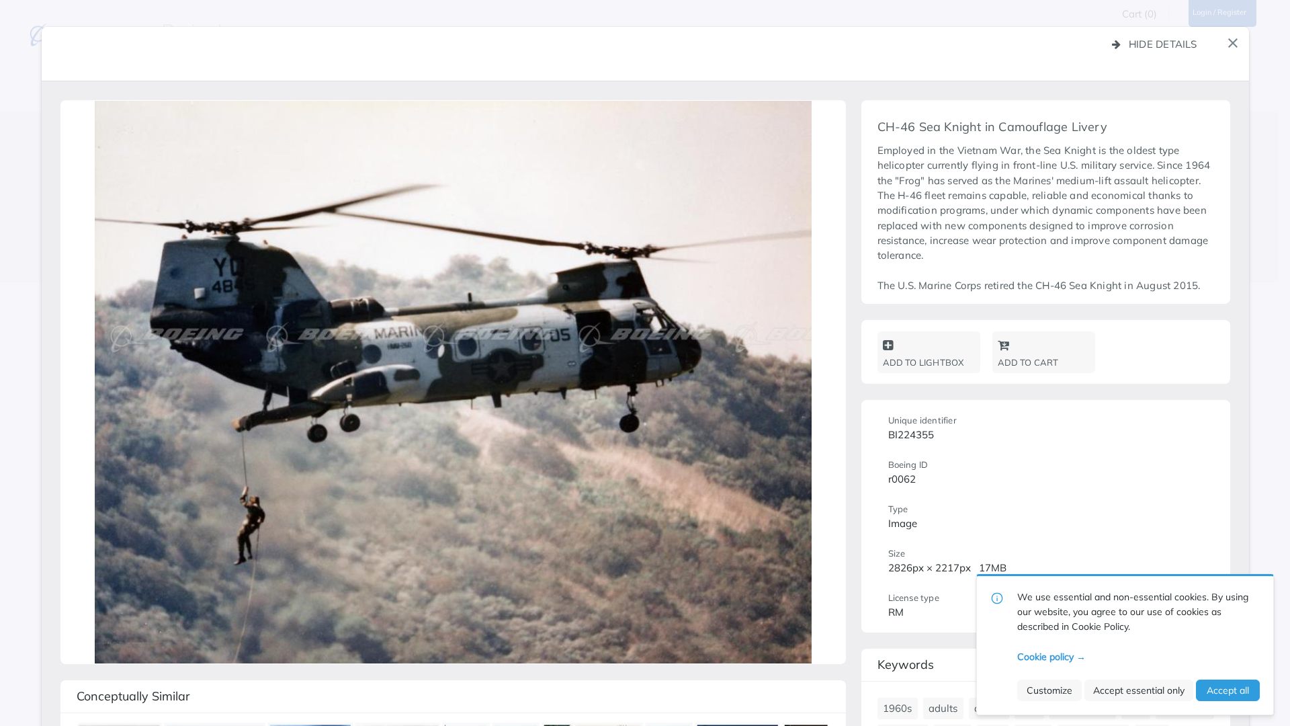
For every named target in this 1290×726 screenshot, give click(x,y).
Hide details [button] (1163, 44)
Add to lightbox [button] (923, 362)
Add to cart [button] (1028, 362)
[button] (1233, 43)
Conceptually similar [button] (133, 696)
